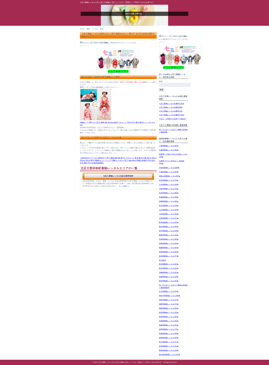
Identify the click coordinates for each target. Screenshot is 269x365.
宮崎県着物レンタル (168, 201)
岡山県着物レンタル (168, 227)
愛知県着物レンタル (168, 252)
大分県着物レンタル (168, 184)
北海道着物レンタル (168, 168)
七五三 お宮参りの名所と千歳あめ (172, 119)
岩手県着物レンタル (168, 231)
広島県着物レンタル (168, 239)
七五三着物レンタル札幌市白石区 (171, 104)
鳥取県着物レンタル (168, 350)
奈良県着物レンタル (168, 193)
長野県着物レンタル (168, 329)
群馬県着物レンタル (168, 317)
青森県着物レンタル (168, 333)
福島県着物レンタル (168, 308)
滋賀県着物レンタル (168, 277)
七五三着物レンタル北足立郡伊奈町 (118, 176)
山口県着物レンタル (168, 210)
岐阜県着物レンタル (168, 222)
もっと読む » (124, 186)
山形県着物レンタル (168, 214)
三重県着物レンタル (168, 146)
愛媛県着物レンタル (168, 248)
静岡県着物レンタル (168, 338)
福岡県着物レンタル (168, 304)
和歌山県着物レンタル (169, 176)
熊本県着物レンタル (168, 281)
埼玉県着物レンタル (168, 180)
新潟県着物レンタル (168, 256)
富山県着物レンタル (168, 205)
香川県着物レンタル (168, 342)
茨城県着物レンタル (168, 321)
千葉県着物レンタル (168, 172)
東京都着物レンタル (168, 264)
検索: (161, 81)
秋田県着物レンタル (168, 312)
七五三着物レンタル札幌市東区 (171, 107)
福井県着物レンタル (168, 300)
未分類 (162, 260)
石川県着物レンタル (168, 291)
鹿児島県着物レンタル (169, 355)
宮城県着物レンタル (168, 197)
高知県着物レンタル (168, 346)
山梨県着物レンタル (168, 218)
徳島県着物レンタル (168, 243)
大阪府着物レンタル (168, 189)
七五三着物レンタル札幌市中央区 (171, 115)
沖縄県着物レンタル (168, 272)
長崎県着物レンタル (168, 325)
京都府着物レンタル (168, 150)
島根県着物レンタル (168, 235)
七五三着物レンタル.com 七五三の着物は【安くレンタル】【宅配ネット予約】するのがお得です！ (117, 2)
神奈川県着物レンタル (169, 296)
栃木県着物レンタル (168, 268)
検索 (161, 90)
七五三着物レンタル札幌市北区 (171, 111)
